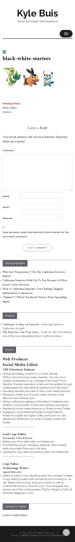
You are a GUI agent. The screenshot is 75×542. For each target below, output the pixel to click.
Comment (9, 150)
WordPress (58, 535)
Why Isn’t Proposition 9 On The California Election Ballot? (34, 274)
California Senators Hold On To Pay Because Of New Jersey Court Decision (35, 282)
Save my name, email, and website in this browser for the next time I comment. (36, 234)
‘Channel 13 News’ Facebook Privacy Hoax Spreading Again (35, 299)
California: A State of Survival (21, 324)
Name (7, 196)
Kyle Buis (37, 13)
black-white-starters (11, 108)
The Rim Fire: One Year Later (20, 332)
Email (6, 207)
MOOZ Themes (30, 535)
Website (8, 218)
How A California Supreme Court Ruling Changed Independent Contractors (33, 291)
